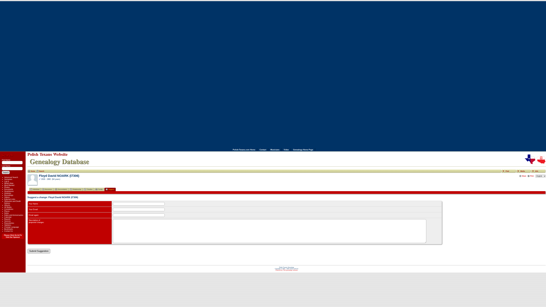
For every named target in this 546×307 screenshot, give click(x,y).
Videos (7, 197)
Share (524, 176)
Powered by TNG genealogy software (287, 270)
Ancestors (48, 189)
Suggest (111, 189)
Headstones (9, 191)
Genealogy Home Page (303, 150)
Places (7, 211)
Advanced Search (11, 177)
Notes (6, 213)
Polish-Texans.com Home (244, 150)
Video (286, 150)
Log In (6, 181)
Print (532, 176)
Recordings (8, 195)
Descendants (62, 189)
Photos (7, 187)
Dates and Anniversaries (13, 215)
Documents (8, 189)
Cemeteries (8, 209)
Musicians (274, 150)
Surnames (8, 179)
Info (536, 171)
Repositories (9, 223)
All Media (8, 207)
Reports (7, 219)
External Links (9, 199)
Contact (262, 150)
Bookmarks (8, 229)
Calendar (8, 217)
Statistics (7, 225)
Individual (36, 189)
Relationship (77, 189)
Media (522, 171)
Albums (7, 205)
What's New (8, 183)
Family (100, 189)
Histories (7, 193)
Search (7, 155)
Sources (7, 221)
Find (507, 171)
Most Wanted (9, 185)
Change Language (11, 227)
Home (33, 171)
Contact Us (8, 231)
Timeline (89, 189)
